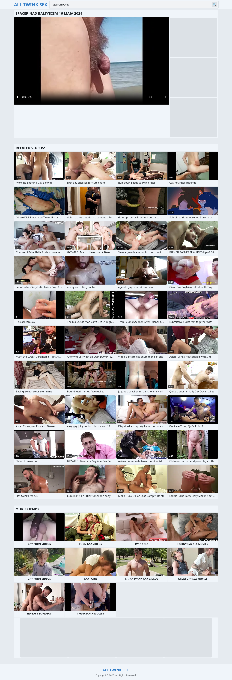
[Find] (214, 4)
